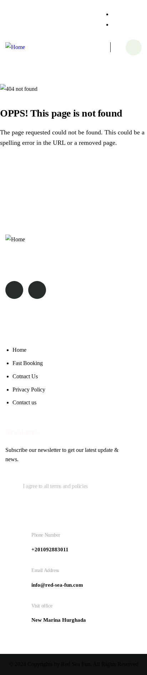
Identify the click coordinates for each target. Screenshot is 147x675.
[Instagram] (37, 290)
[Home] (15, 47)
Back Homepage (40, 170)
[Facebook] (14, 290)
